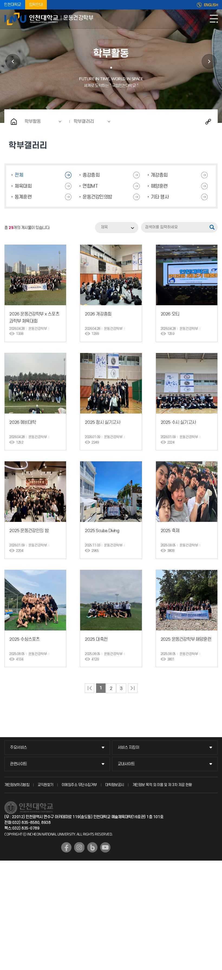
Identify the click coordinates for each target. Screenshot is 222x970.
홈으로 (14, 121)
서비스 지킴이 (128, 747)
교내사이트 (126, 764)
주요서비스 (18, 747)
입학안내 (36, 4)
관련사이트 (18, 764)
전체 (19, 175)
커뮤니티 (209, 61)
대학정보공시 (114, 785)
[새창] (66, 847)
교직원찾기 (45, 785)
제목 (104, 227)
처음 (89, 688)
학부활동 (33, 121)
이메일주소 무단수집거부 (79, 785)
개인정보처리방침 (16, 785)
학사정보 (12, 61)
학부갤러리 (84, 121)
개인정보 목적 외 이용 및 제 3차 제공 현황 (162, 785)
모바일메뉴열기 (214, 18)
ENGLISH (211, 4)
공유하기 (208, 121)
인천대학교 (12, 4)
